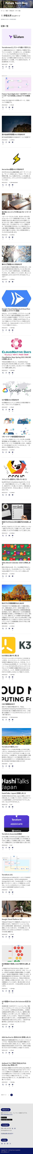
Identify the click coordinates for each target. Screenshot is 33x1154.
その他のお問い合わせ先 (7, 1133)
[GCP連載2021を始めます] (16, 389)
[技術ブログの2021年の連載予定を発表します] (16, 511)
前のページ (3, 1094)
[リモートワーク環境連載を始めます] (16, 426)
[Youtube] (7, 1143)
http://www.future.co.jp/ (6, 1114)
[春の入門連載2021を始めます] (16, 254)
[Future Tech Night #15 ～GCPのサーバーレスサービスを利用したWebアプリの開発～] (16, 83)
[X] (12, 1128)
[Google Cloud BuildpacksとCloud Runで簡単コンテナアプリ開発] (16, 298)
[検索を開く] (31, 2)
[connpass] (2, 1143)
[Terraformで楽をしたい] (16, 736)
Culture (13, 140)
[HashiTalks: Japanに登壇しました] (16, 783)
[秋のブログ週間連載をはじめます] (16, 593)
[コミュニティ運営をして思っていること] (16, 469)
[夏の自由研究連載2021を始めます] (16, 124)
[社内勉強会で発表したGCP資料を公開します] (16, 953)
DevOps (13, 327)
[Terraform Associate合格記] (16, 823)
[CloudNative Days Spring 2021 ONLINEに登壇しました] (16, 347)
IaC (11, 64)
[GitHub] (5, 1143)
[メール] (15, 1128)
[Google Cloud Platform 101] (16, 909)
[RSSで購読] (10, 1143)
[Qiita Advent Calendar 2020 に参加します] (16, 552)
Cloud (12, 105)
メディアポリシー (5, 1151)
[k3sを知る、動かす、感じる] (16, 645)
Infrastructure (14, 182)
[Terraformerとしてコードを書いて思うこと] (16, 37)
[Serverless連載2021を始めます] (16, 159)
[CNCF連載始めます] (16, 693)
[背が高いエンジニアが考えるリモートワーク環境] (16, 201)
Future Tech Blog (16, 3)
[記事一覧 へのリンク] (9, 26)
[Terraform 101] (16, 864)
